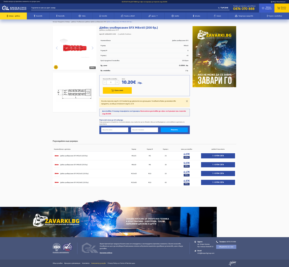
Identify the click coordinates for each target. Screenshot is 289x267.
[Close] (187, 101)
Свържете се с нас (226, 247)
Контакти (86, 263)
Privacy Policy (112, 263)
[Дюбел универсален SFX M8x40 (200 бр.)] (75, 48)
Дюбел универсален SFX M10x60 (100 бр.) (74, 182)
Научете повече (106, 253)
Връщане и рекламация (72, 263)
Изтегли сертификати (61, 252)
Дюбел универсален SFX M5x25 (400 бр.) (74, 156)
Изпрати (174, 130)
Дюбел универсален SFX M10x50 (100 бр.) (74, 174)
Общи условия (58, 263)
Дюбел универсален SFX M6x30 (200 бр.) (74, 165)
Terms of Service (125, 263)
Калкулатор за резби (98, 263)
